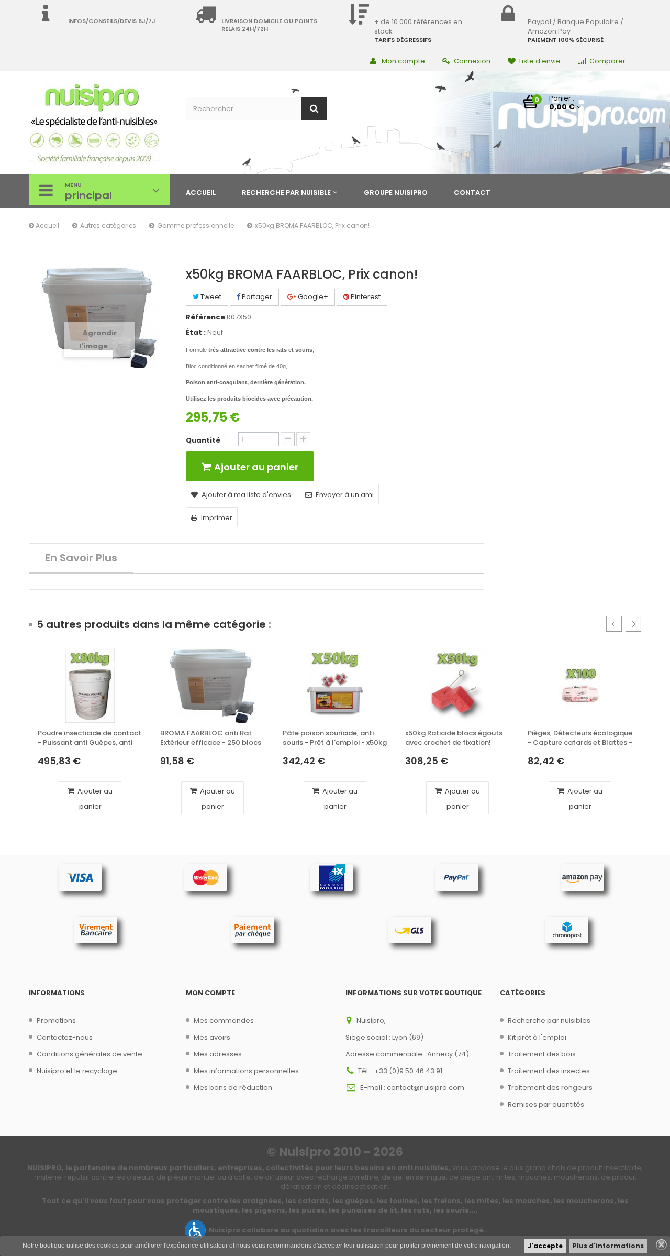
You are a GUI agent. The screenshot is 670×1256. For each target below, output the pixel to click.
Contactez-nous (65, 1037)
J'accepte (545, 1245)
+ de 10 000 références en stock (418, 26)
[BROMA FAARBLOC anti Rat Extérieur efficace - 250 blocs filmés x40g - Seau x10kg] (212, 685)
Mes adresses (218, 1054)
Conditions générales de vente (89, 1054)
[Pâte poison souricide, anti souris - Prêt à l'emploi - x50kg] (335, 685)
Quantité (203, 440)
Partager (256, 297)
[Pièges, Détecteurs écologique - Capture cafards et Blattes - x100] (580, 685)
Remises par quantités (546, 1104)
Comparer (607, 61)
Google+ (312, 297)
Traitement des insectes (549, 1071)
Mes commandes (224, 1021)
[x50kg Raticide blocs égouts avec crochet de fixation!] (457, 685)
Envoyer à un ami (345, 495)
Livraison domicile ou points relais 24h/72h (269, 25)
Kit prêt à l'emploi (537, 1037)
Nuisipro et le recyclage (77, 1071)
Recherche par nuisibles (549, 1021)
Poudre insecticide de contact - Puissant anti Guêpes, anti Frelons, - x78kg (89, 738)
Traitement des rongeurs (550, 1088)
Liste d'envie (540, 61)
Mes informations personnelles (246, 1071)
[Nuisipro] (99, 124)
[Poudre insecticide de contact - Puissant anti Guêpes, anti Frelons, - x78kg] (90, 685)
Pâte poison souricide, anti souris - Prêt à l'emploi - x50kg (335, 738)
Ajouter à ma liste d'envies (246, 495)
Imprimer (216, 518)
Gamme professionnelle (195, 225)
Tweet (210, 297)
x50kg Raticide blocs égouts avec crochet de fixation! (453, 738)
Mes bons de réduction (233, 1088)
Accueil (46, 225)
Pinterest (365, 297)
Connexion (472, 61)
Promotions (56, 1021)
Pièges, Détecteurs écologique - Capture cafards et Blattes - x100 (580, 738)
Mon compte (403, 61)
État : (196, 332)
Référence (205, 317)
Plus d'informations (608, 1245)
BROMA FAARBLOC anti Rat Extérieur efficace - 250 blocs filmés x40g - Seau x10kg (210, 738)
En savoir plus (81, 557)
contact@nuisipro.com (425, 1088)
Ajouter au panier (94, 798)
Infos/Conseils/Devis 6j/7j (111, 21)
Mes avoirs (212, 1037)
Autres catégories (108, 225)
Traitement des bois (542, 1054)
